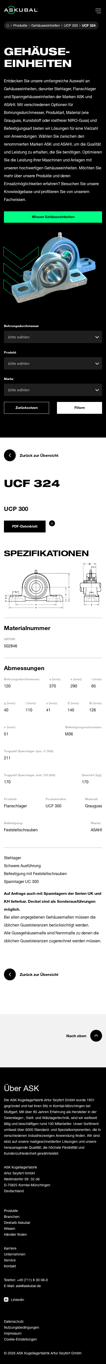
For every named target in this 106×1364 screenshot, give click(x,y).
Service (10, 1260)
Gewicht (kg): (92, 775)
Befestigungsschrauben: (83, 727)
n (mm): (10, 727)
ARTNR (9, 639)
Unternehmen (14, 1254)
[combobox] (53, 337)
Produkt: (10, 799)
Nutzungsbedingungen (21, 1327)
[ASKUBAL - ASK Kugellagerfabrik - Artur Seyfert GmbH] (20, 10)
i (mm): (96, 679)
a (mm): (55, 679)
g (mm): (10, 703)
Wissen (9, 1228)
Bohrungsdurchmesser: (22, 679)
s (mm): (52, 703)
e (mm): (76, 679)
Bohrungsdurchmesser (21, 326)
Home (7, 25)
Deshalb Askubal (17, 1222)
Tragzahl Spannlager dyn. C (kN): (29, 751)
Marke (8, 379)
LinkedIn (17, 1300)
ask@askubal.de (28, 1286)
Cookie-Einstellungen (20, 1339)
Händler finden (15, 1234)
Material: (91, 799)
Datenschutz (14, 1321)
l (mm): (31, 703)
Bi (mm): (95, 703)
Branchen (11, 1216)
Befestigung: (13, 823)
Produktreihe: (56, 799)
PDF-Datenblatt (24, 526)
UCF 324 (89, 25)
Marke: (96, 823)
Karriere (10, 1248)
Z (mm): (73, 703)
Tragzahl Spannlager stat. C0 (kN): (30, 775)
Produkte (20, 25)
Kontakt (10, 1266)
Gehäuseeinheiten (45, 25)
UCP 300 (71, 25)
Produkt (10, 352)
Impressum (12, 1333)
